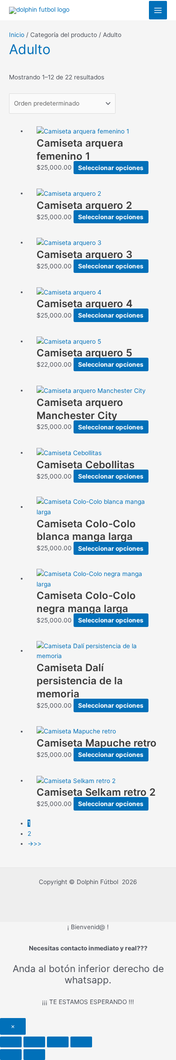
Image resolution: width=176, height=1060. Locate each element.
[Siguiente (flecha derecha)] (34, 1054)
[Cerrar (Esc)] (81, 1042)
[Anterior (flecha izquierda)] (11, 1054)
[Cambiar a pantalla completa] (34, 1042)
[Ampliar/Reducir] (11, 1042)
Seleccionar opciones (111, 167)
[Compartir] (58, 1042)
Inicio (16, 34)
